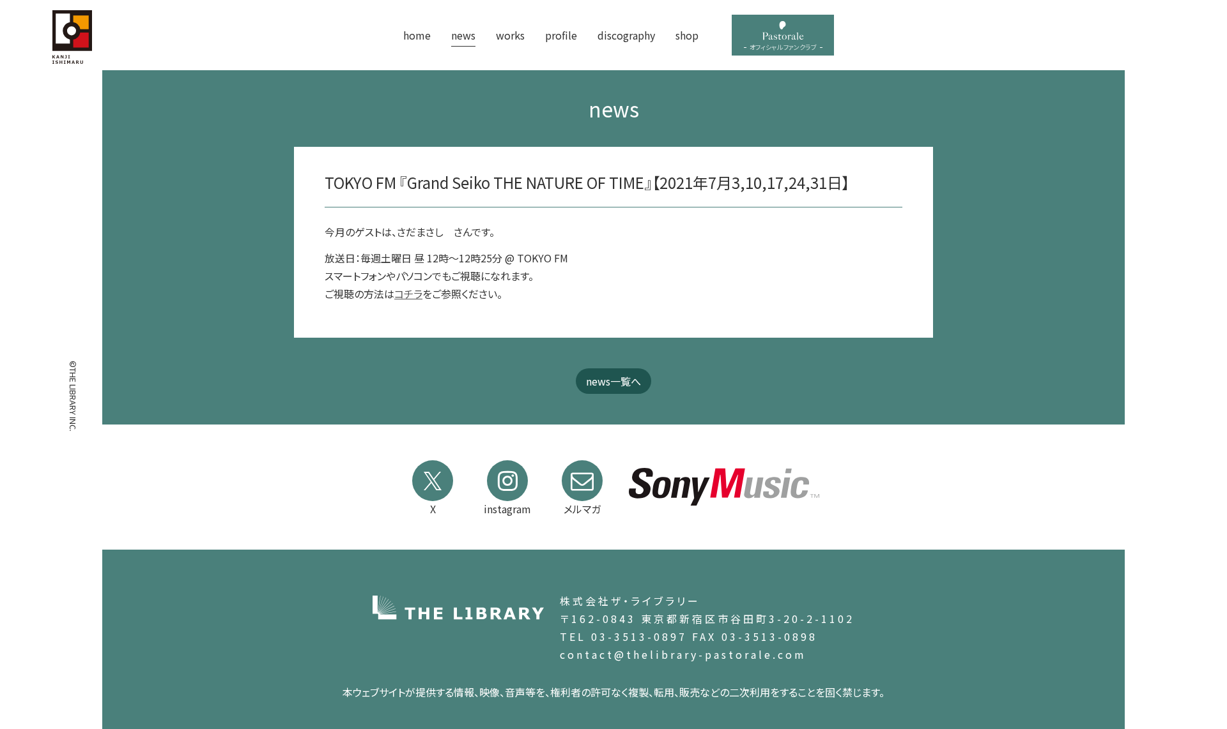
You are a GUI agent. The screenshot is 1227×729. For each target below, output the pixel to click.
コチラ (408, 293)
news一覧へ (613, 381)
